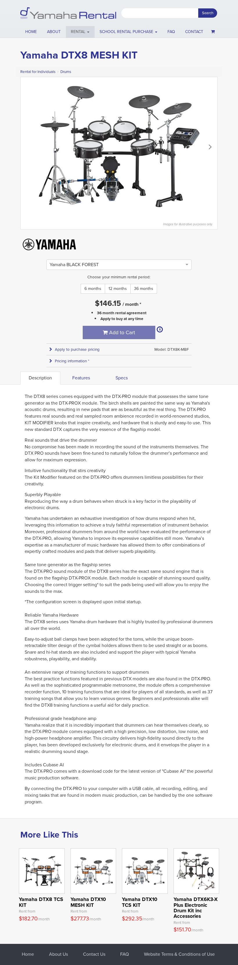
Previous (28, 146)
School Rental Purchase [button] (127, 32)
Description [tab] (40, 377)
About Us (58, 954)
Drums (65, 71)
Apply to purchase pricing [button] (77, 349)
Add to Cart (121, 332)
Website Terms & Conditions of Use (179, 954)
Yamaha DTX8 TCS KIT (41, 902)
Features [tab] (81, 377)
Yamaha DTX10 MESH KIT (88, 902)
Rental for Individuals (37, 71)
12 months (118, 289)
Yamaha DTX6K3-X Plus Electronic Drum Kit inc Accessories (196, 907)
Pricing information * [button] (72, 361)
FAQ (171, 32)
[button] (80, 32)
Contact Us (94, 954)
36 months (143, 289)
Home (31, 32)
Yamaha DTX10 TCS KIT (139, 902)
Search (207, 13)
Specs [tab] (122, 377)
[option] (74, 264)
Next (210, 146)
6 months (92, 289)
